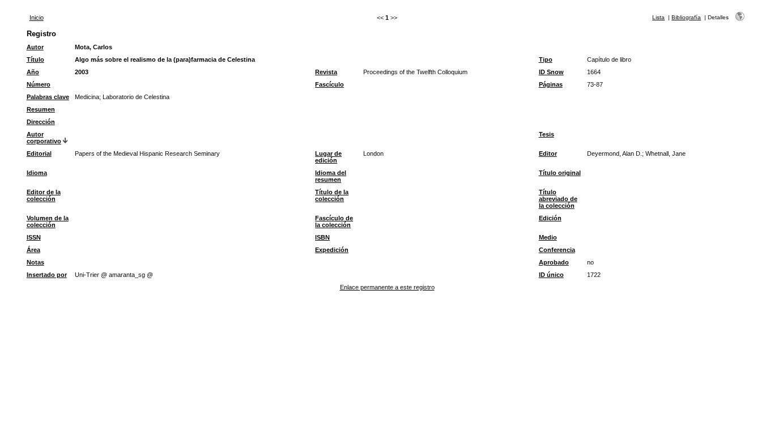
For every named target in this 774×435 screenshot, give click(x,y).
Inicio (36, 17)
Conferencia (557, 249)
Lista (658, 17)
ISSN (34, 237)
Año (33, 72)
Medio (548, 237)
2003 (81, 72)
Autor (35, 47)
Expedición (331, 249)
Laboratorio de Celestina (136, 96)
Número (38, 84)
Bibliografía (686, 17)
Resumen (41, 109)
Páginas (551, 84)
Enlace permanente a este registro (387, 287)
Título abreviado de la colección (558, 199)
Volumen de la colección (48, 221)
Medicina (87, 96)
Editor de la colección (44, 195)
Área (33, 249)
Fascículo (329, 84)
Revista (326, 72)
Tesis (546, 134)
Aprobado (554, 262)
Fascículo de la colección (334, 221)
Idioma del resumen (330, 176)
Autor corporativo (44, 137)
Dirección (41, 121)
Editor (548, 153)
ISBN (322, 237)
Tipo (545, 59)
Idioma (37, 172)
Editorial (39, 153)
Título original (560, 172)
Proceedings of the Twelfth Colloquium (415, 72)
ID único (551, 274)
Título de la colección (331, 195)
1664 (594, 72)
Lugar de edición (328, 157)
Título (35, 59)
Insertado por (47, 274)
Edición (550, 218)
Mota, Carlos (93, 47)
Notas (35, 262)
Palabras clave (48, 96)
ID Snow (551, 72)
